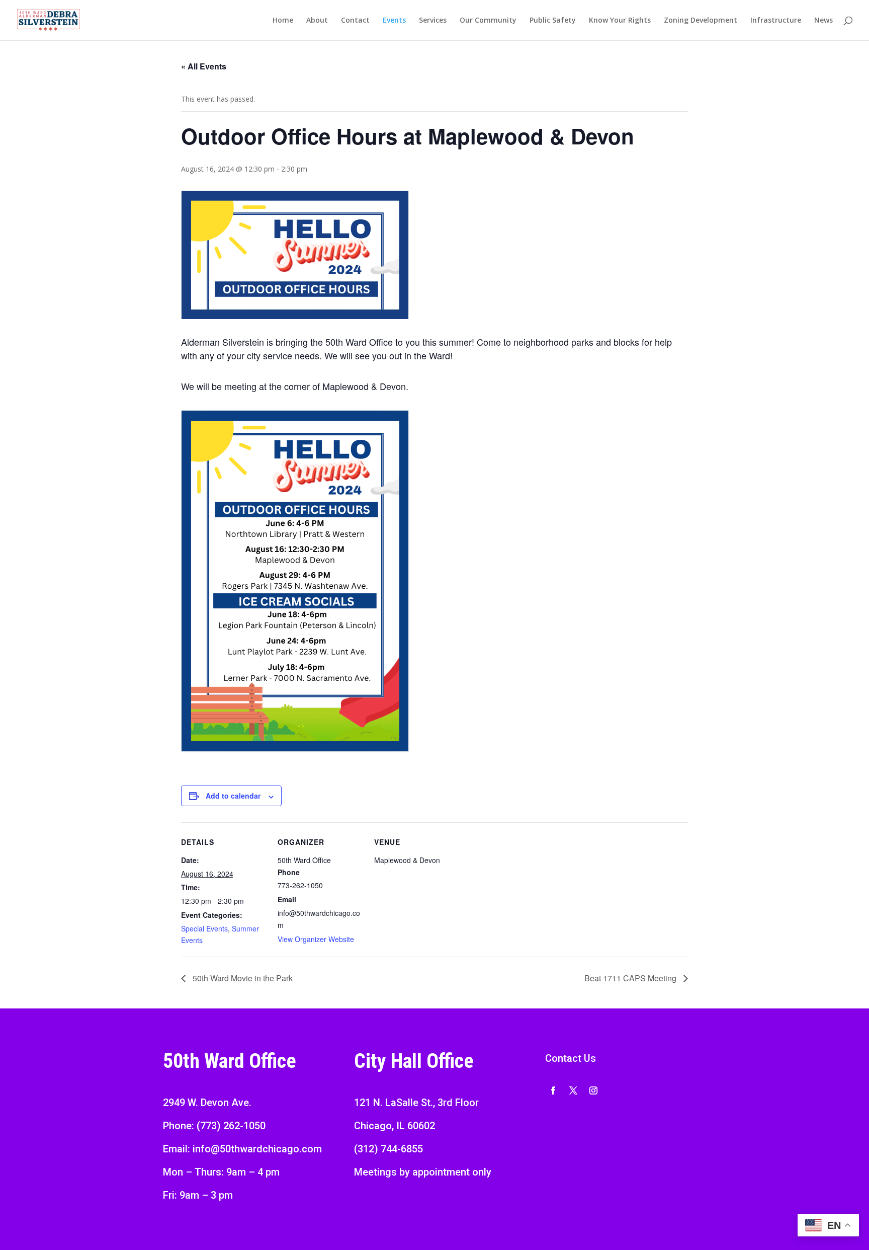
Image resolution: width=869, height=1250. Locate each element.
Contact (355, 21)
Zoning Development (700, 21)
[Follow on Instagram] (593, 1090)
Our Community (488, 21)
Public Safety (553, 21)
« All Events (203, 66)
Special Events (204, 928)
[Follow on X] (573, 1090)
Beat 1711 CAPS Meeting (631, 978)
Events (394, 21)
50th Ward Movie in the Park (242, 978)
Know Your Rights (620, 21)
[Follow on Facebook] (553, 1090)
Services (433, 21)
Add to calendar (233, 796)
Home (283, 21)
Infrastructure (775, 21)
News (823, 21)
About (317, 21)
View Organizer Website (316, 939)
